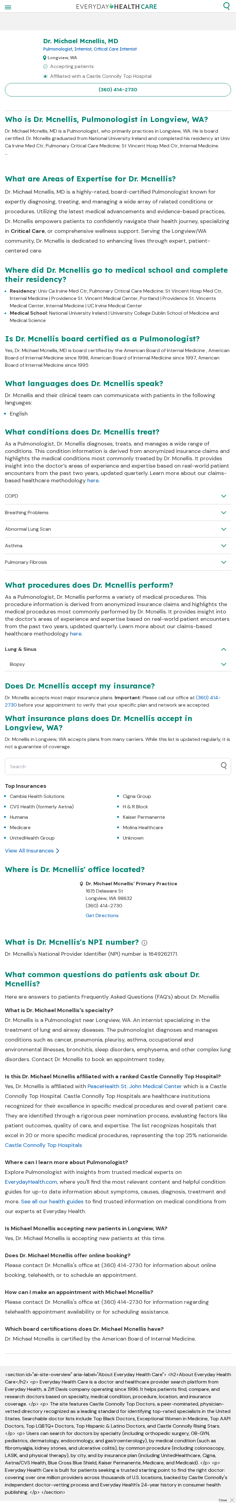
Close (223, 1500)
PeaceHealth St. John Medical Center (135, 1086)
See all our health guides (52, 1201)
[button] (226, 6)
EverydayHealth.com (31, 1182)
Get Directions (102, 915)
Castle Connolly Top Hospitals (43, 1145)
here (93, 480)
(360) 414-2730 (118, 89)
